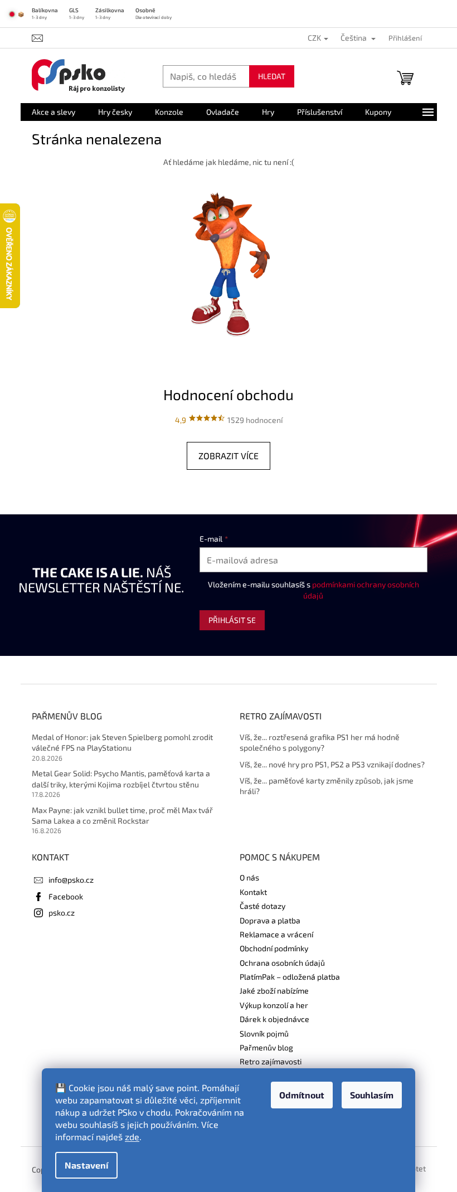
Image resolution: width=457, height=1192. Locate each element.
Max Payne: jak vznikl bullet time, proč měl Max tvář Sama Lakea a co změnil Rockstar (122, 815)
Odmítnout (301, 1094)
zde (132, 1136)
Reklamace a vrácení (276, 934)
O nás (249, 877)
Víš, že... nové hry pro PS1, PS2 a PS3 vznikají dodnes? (332, 764)
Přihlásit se (232, 620)
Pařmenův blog (266, 1047)
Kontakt (253, 892)
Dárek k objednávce (274, 1019)
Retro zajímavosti (271, 1061)
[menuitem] (53, 112)
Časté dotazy (262, 906)
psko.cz (61, 912)
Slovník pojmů (264, 1033)
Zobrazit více (228, 455)
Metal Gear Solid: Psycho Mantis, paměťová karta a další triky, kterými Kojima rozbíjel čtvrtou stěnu (121, 778)
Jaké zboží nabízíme (274, 990)
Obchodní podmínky (274, 948)
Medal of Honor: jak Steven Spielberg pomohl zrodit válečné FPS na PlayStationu (122, 742)
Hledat (271, 76)
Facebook (65, 896)
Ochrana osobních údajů (282, 962)
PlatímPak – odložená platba (290, 976)
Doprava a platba (270, 920)
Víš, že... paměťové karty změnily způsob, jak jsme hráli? (327, 786)
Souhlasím (371, 1094)
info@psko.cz (71, 879)
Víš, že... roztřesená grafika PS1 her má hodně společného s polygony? (320, 742)
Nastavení (86, 1165)
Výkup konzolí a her (274, 1005)
